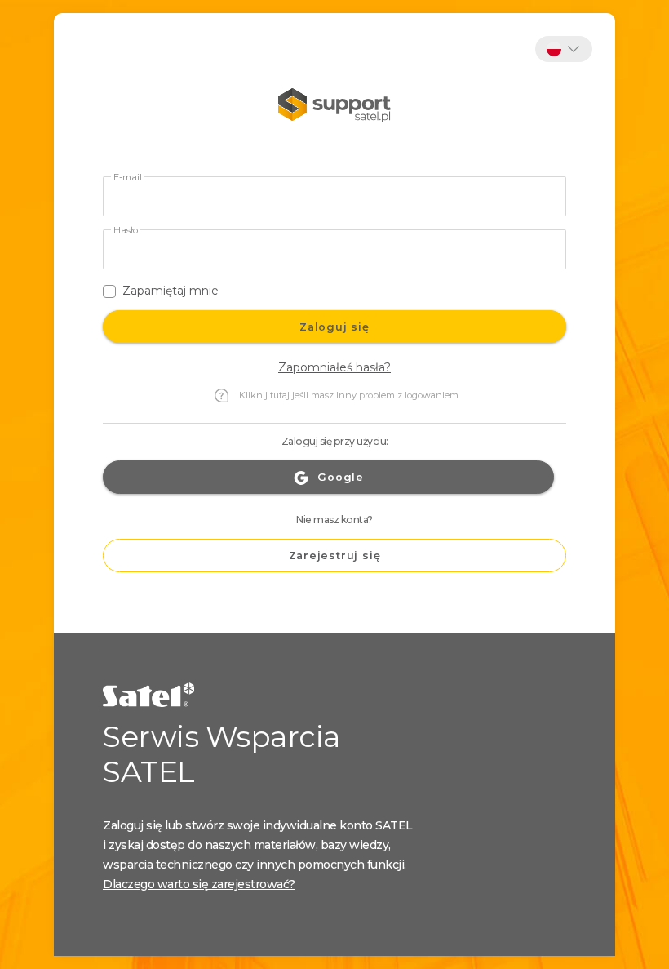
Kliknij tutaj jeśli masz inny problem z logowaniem (349, 395)
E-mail (127, 177)
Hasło (125, 230)
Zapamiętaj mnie (170, 290)
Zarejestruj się (335, 555)
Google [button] (340, 477)
